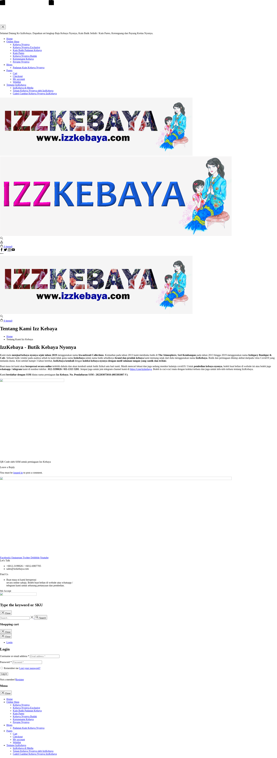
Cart (15, 73)
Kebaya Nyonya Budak (25, 56)
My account (19, 79)
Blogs (9, 64)
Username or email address (14, 656)
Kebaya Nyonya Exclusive (26, 47)
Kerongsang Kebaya (23, 59)
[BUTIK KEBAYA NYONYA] (96, 313)
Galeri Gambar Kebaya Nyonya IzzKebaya (35, 93)
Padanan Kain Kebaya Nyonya (28, 67)
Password (6, 662)
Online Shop (12, 41)
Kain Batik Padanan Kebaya (27, 50)
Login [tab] (9, 642)
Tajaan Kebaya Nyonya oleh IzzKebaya (33, 90)
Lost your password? (29, 668)
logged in (18, 472)
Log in (4, 674)
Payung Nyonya (21, 61)
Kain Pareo (18, 53)
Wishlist (17, 82)
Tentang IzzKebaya (16, 84)
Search (42, 618)
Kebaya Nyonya (21, 44)
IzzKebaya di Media (23, 87)
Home (9, 38)
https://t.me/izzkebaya (141, 369)
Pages (9, 70)
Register (20, 679)
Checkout (18, 76)
